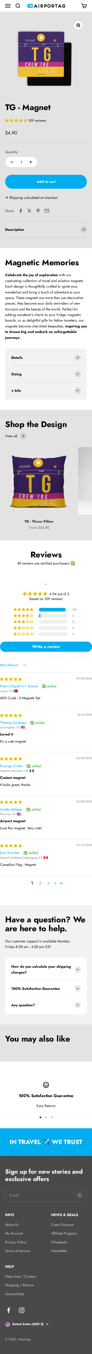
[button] (16, 120)
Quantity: (11, 151)
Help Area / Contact (20, 1276)
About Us (12, 1224)
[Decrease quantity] (11, 162)
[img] (11, 679)
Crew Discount (62, 1224)
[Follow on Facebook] (8, 1310)
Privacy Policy (15, 1242)
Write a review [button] (46, 646)
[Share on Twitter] (29, 210)
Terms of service (17, 1250)
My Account (14, 1233)
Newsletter (59, 1250)
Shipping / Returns (19, 1285)
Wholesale (59, 1242)
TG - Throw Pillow (39, 521)
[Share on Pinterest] (38, 210)
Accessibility (14, 1293)
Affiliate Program (64, 1233)
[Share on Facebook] (20, 210)
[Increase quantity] (30, 162)
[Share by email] (46, 210)
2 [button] (40, 883)
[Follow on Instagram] (21, 1310)
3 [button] (48, 883)
